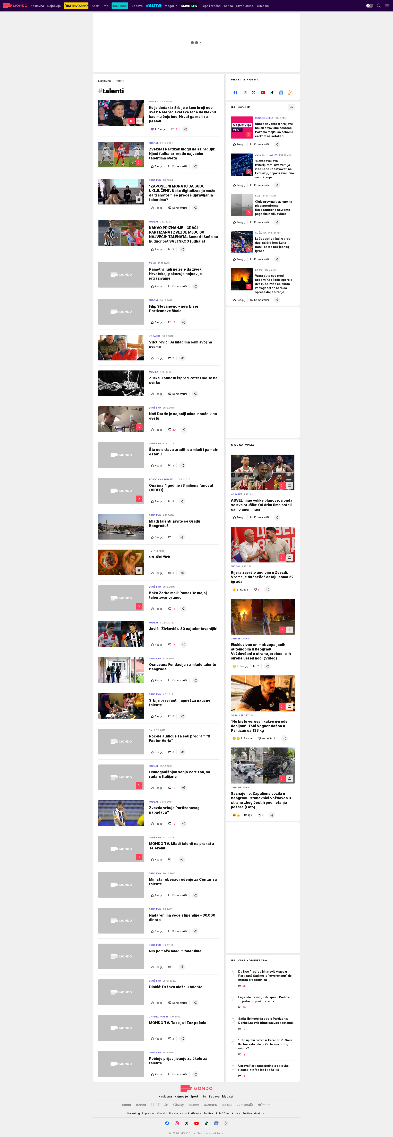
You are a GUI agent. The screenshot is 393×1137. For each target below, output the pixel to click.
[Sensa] (227, 1104)
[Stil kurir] (166, 1104)
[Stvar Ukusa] (264, 1104)
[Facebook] (235, 92)
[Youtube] (263, 92)
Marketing (133, 1113)
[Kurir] (126, 1104)
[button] (174, 129)
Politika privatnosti (254, 1113)
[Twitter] (253, 92)
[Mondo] (15, 5)
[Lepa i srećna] (194, 1104)
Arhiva (236, 1113)
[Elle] (155, 1104)
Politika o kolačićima (216, 1113)
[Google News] (281, 92)
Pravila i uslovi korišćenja (185, 1113)
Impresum (148, 1113)
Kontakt (162, 1113)
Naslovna (104, 80)
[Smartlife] (210, 1104)
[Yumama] (245, 1104)
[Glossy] (178, 1104)
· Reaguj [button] (160, 129)
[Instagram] (244, 92)
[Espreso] (141, 1104)
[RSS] (290, 92)
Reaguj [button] (159, 166)
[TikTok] (272, 92)
